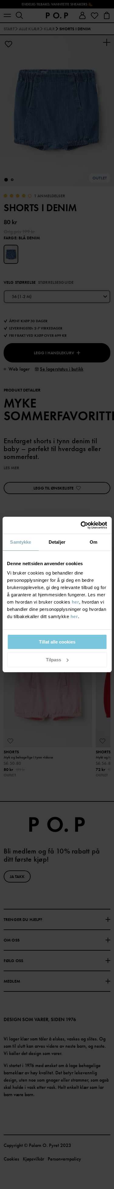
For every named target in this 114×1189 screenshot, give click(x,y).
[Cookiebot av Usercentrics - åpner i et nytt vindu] (81, 525)
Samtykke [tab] (20, 542)
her (75, 601)
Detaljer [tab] (57, 542)
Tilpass (53, 659)
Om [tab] (93, 542)
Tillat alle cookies (57, 641)
